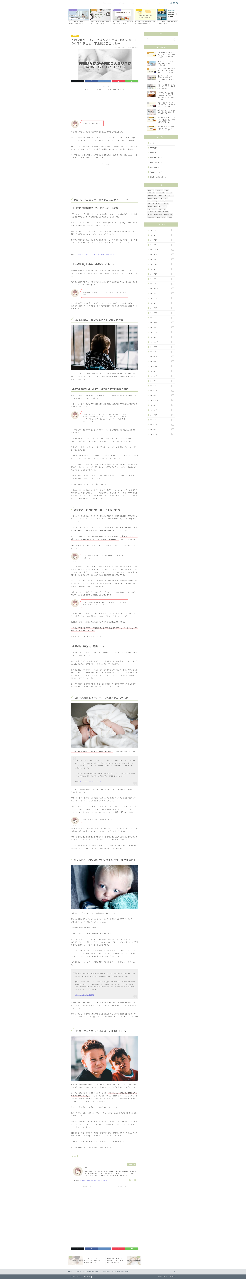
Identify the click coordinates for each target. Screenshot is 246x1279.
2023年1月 (161, 284)
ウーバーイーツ (168, 201)
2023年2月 (161, 279)
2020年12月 (161, 342)
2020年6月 (161, 371)
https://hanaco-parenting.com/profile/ (94, 1180)
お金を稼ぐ (164, 198)
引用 (76, 995)
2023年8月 (161, 260)
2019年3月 (162, 434)
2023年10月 (161, 250)
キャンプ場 (151, 203)
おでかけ (170, 193)
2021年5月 (161, 328)
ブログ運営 (153, 148)
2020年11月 (161, 347)
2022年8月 (161, 298)
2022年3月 (161, 303)
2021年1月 (161, 337)
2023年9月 (161, 255)
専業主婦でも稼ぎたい (157, 172)
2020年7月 (161, 366)
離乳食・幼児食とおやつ (108, 3)
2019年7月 (162, 415)
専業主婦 (166, 211)
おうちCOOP (95, 3)
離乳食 (170, 217)
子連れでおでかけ (136, 3)
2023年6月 (161, 269)
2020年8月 (161, 362)
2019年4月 (161, 430)
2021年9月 (161, 318)
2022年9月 (161, 294)
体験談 (74, 1156)
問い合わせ (87, 1276)
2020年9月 (161, 357)
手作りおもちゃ (158, 214)
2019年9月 (162, 405)
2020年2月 (161, 391)
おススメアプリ (169, 195)
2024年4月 (161, 235)
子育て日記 (162, 209)
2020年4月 (161, 381)
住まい (166, 203)
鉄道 (164, 217)
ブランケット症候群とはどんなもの (90, 782)
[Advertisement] (104, 103)
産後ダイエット (168, 214)
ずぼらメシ (151, 201)
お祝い (150, 198)
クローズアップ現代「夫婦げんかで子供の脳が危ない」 (95, 254)
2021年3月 (161, 332)
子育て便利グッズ (123, 3)
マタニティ (159, 203)
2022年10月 (161, 289)
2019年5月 (162, 425)
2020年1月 (161, 396)
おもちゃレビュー (153, 195)
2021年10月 (161, 313)
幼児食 (150, 214)
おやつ (161, 195)
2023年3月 (161, 274)
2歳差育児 (151, 190)
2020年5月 (161, 376)
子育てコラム (161, 3)
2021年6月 (161, 323)
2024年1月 (161, 245)
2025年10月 (161, 230)
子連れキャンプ (149, 3)
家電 (160, 211)
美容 (159, 217)
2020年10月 (161, 352)
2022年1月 (161, 308)
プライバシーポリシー (75, 1276)
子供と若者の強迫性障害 (86, 995)
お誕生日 (157, 198)
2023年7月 (161, 264)
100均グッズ (159, 190)
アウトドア (159, 201)
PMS (167, 190)
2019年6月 (162, 420)
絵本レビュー (152, 217)
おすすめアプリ (161, 193)
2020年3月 (161, 386)
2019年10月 (162, 400)
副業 (156, 206)
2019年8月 (161, 410)
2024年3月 (161, 240)
